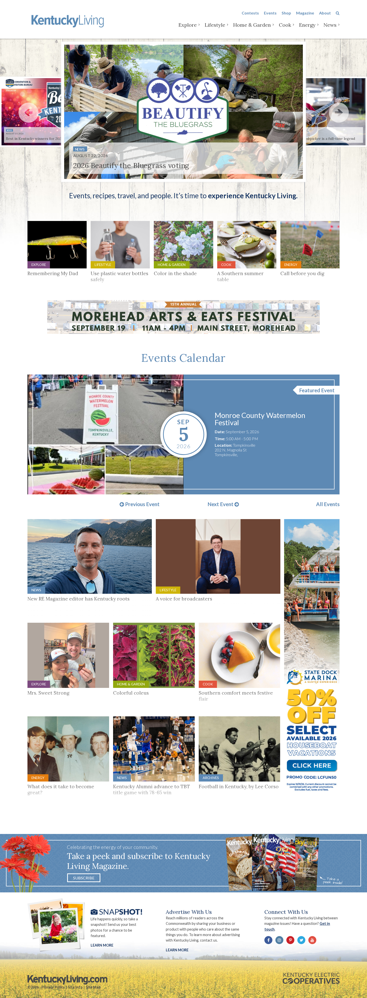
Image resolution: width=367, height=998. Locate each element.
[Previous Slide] (28, 113)
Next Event (220, 504)
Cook (285, 25)
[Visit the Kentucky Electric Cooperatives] (311, 978)
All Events (328, 504)
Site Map (93, 987)
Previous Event (142, 504)
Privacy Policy (53, 987)
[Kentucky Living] (68, 20)
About (325, 12)
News (330, 25)
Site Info (75, 987)
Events (270, 12)
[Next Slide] (339, 113)
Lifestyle (215, 25)
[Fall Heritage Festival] (105, 434)
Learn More (102, 945)
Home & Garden (252, 25)
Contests (250, 12)
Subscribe (83, 877)
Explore (188, 25)
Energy (307, 25)
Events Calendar (183, 358)
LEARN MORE (177, 950)
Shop (286, 12)
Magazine (305, 12)
